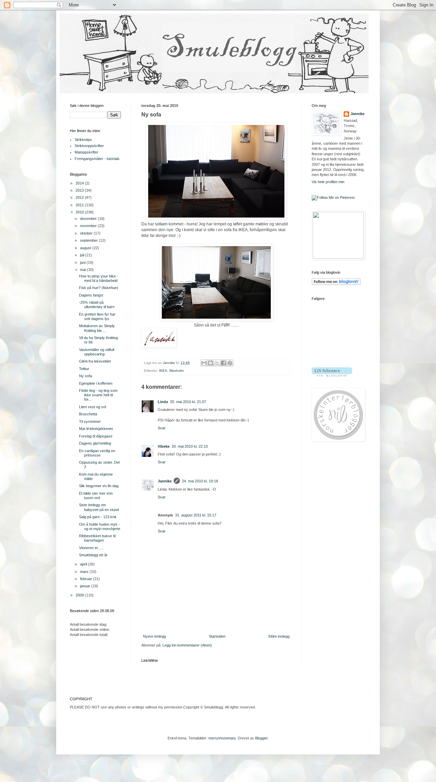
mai (83, 270)
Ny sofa (85, 376)
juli (82, 255)
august (86, 248)
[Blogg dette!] (210, 363)
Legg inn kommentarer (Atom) (187, 645)
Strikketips (83, 140)
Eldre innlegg (279, 636)
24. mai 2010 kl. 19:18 (200, 481)
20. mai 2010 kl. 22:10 (190, 446)
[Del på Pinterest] (230, 363)
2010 (80, 212)
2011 (80, 205)
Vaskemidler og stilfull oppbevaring (96, 352)
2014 (80, 183)
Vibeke (164, 446)
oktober (87, 233)
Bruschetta (88, 414)
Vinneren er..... (91, 548)
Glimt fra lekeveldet (95, 361)
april (84, 564)
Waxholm (176, 370)
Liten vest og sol (92, 407)
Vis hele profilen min (328, 182)
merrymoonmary (222, 738)
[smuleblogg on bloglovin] (336, 284)
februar (86, 579)
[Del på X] (217, 363)
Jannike (165, 481)
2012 (80, 197)
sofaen (161, 224)
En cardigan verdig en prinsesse (97, 453)
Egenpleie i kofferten (95, 383)
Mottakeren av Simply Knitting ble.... (97, 328)
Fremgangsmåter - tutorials (97, 159)
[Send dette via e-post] (204, 363)
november (89, 226)
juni (83, 262)
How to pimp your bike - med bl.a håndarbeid (98, 278)
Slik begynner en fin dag (99, 486)
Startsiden (217, 636)
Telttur (84, 369)
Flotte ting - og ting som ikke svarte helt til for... (98, 394)
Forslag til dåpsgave (95, 436)
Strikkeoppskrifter (89, 146)
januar (85, 586)
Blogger (261, 738)
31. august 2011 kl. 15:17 (195, 515)
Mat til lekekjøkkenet (96, 429)
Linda (163, 402)
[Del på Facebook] (223, 363)
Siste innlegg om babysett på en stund (99, 507)
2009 (80, 595)
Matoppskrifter (86, 152)
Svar (162, 428)
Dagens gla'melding (95, 443)
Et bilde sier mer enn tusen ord (96, 495)
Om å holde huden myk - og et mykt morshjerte (99, 526)
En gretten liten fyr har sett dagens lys (97, 316)
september (89, 240)
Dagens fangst (91, 295)
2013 (80, 190)
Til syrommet (89, 421)
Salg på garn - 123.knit (97, 517)
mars (85, 572)
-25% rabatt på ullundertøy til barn (96, 304)
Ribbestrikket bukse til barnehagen (97, 538)
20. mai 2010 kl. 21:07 (188, 402)
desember (89, 219)
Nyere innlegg (154, 636)
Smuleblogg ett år (93, 555)
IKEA (163, 370)
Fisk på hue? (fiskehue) (98, 288)
